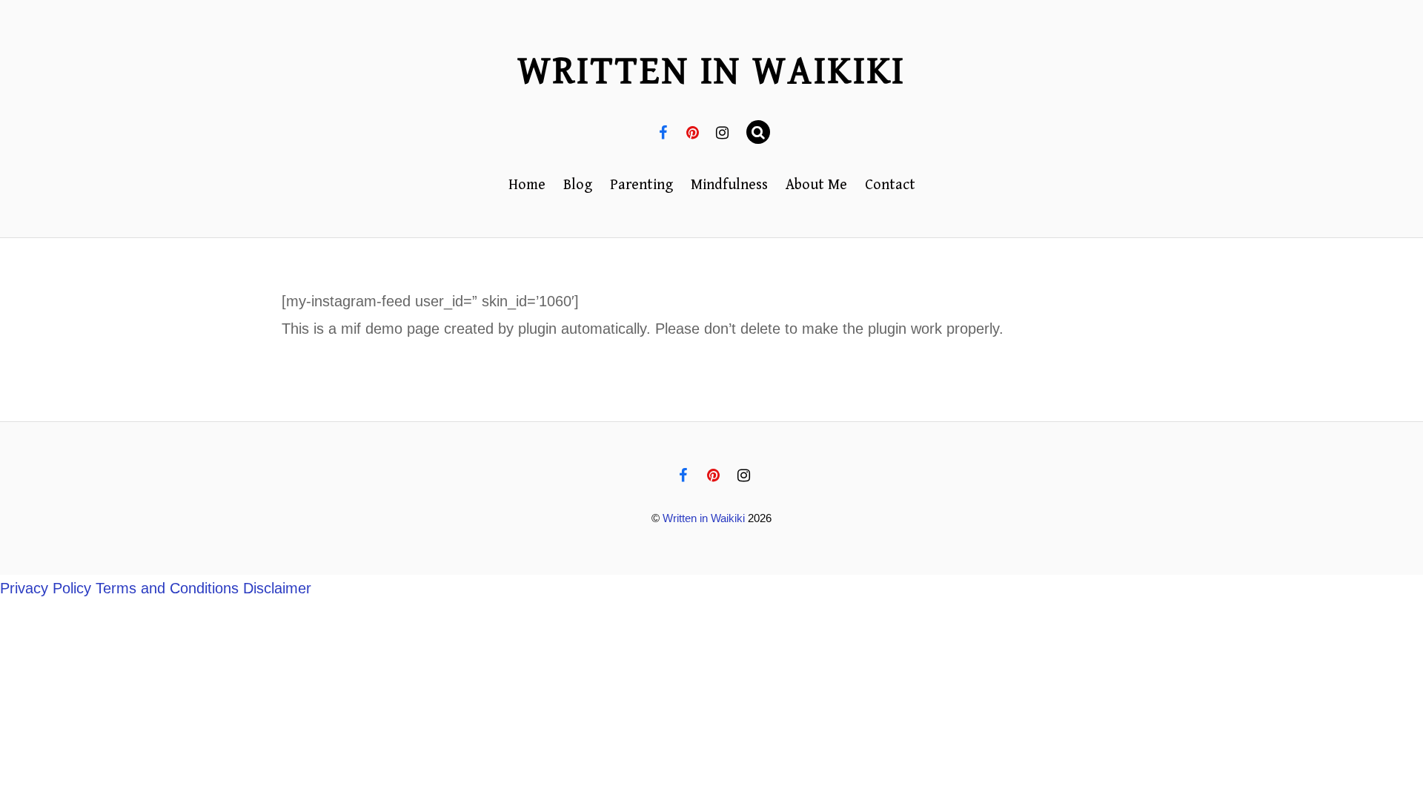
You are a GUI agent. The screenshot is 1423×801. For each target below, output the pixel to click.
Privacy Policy (45, 588)
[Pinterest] (693, 132)
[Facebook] (663, 132)
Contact (890, 185)
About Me (816, 185)
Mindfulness (729, 185)
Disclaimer (277, 588)
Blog (577, 185)
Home (526, 185)
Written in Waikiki (704, 518)
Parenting (641, 185)
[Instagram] (723, 132)
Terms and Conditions (167, 588)
